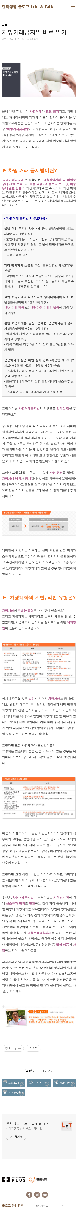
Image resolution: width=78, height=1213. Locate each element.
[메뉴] (73, 6)
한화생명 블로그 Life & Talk (27, 6)
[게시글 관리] (19, 1048)
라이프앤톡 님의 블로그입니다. (24, 1128)
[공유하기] (14, 1048)
